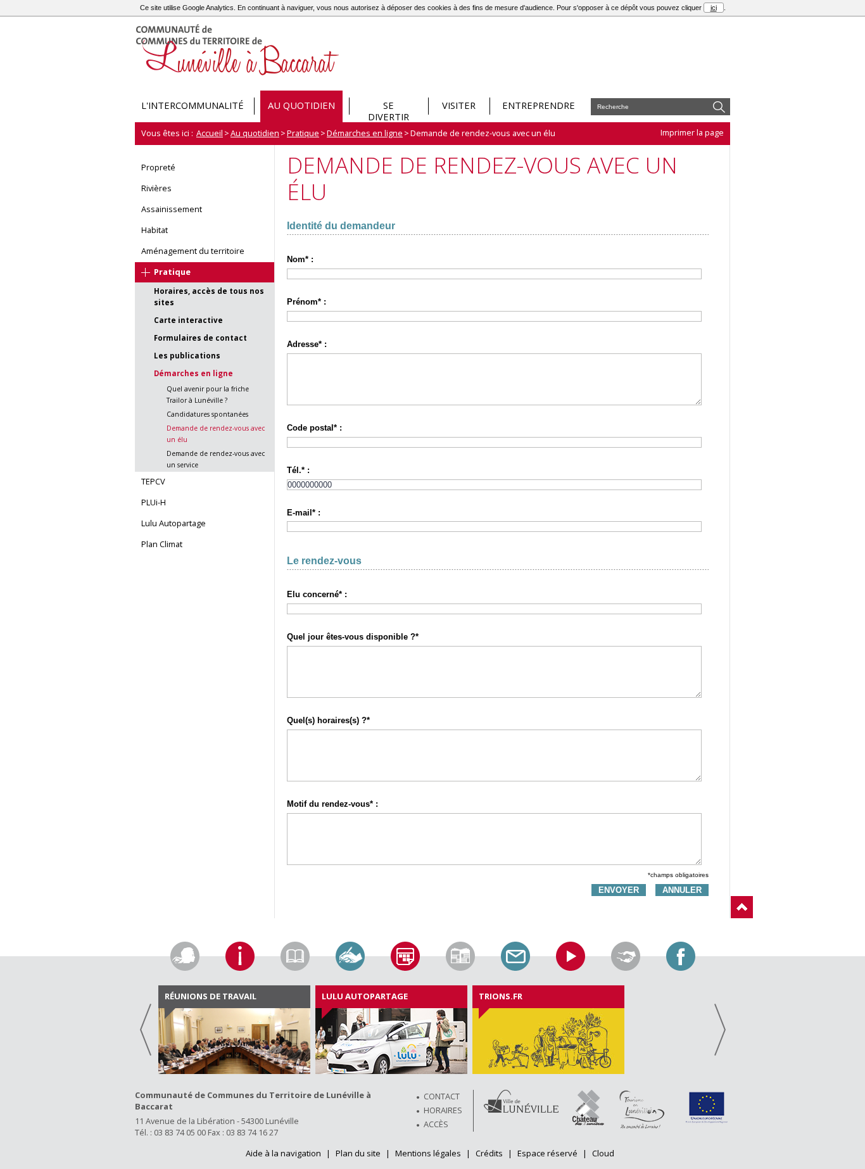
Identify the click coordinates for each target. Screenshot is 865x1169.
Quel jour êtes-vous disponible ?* (353, 636)
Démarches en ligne (365, 133)
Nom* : (300, 259)
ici (713, 7)
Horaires (443, 1110)
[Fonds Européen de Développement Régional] (706, 1122)
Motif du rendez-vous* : (332, 804)
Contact (442, 1096)
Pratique (303, 133)
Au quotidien (254, 133)
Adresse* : (307, 344)
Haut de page (742, 907)
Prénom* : (306, 301)
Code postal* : (314, 428)
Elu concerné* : (317, 594)
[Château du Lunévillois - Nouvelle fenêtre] (588, 1122)
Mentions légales (429, 1153)
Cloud (603, 1153)
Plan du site (359, 1153)
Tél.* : (298, 470)
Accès (436, 1124)
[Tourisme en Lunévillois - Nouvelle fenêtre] (642, 1126)
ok (719, 106)
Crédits (490, 1153)
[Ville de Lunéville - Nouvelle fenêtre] (521, 1109)
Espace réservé (548, 1153)
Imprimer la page (692, 132)
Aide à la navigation (284, 1153)
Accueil (209, 133)
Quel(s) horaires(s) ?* (328, 720)
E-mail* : (303, 512)
